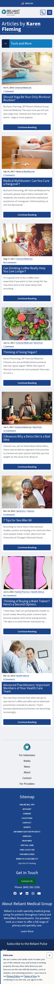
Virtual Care (27, 845)
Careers (27, 813)
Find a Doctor (27, 849)
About (27, 772)
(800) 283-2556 (31, 887)
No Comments (9, 262)
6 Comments (9, 514)
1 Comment (8, 91)
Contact (27, 778)
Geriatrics (21, 511)
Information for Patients (27, 831)
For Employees (27, 854)
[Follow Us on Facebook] (15, 894)
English (29, 3)
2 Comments (9, 175)
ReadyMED (27, 840)
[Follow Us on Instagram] (33, 894)
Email (4, 950)
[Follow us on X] (21, 894)
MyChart (27, 809)
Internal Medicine (23, 87)
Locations (27, 818)
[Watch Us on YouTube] (39, 894)
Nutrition (38, 342)
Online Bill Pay (27, 804)
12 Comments (9, 430)
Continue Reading (27, 127)
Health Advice (37, 591)
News (27, 766)
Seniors (30, 511)
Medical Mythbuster (25, 171)
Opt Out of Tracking (27, 863)
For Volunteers (27, 755)
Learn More (27, 931)
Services (27, 836)
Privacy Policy (13, 976)
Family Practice (22, 591)
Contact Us (27, 881)
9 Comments (9, 679)
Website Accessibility (27, 858)
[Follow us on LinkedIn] (27, 894)
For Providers (27, 783)
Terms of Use (30, 976)
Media (27, 761)
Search (27, 827)
